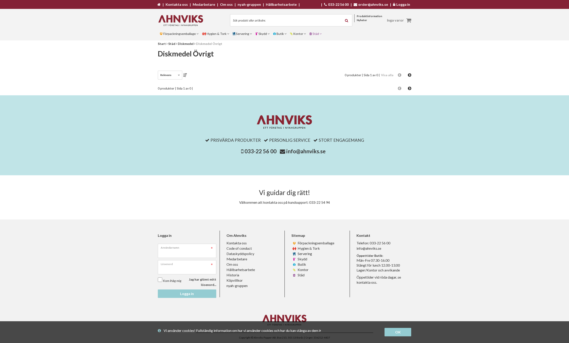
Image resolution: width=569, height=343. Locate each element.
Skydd (302, 259)
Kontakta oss (236, 243)
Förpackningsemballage (315, 243)
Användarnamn (170, 247)
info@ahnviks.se (306, 151)
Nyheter (362, 20)
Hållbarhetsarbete (240, 269)
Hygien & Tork (308, 248)
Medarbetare (236, 259)
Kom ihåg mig (172, 281)
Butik (301, 264)
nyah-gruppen (237, 285)
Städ (301, 275)
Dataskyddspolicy (240, 253)
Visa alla (387, 75)
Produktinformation (369, 16)
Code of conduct (239, 248)
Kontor (303, 269)
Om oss (232, 264)
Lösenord (167, 264)
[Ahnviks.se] (182, 21)
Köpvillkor (234, 280)
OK (398, 332)
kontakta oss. (367, 282)
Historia (232, 275)
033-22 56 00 (260, 151)
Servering (304, 253)
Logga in (187, 293)
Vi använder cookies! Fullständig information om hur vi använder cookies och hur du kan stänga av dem (241, 330)
